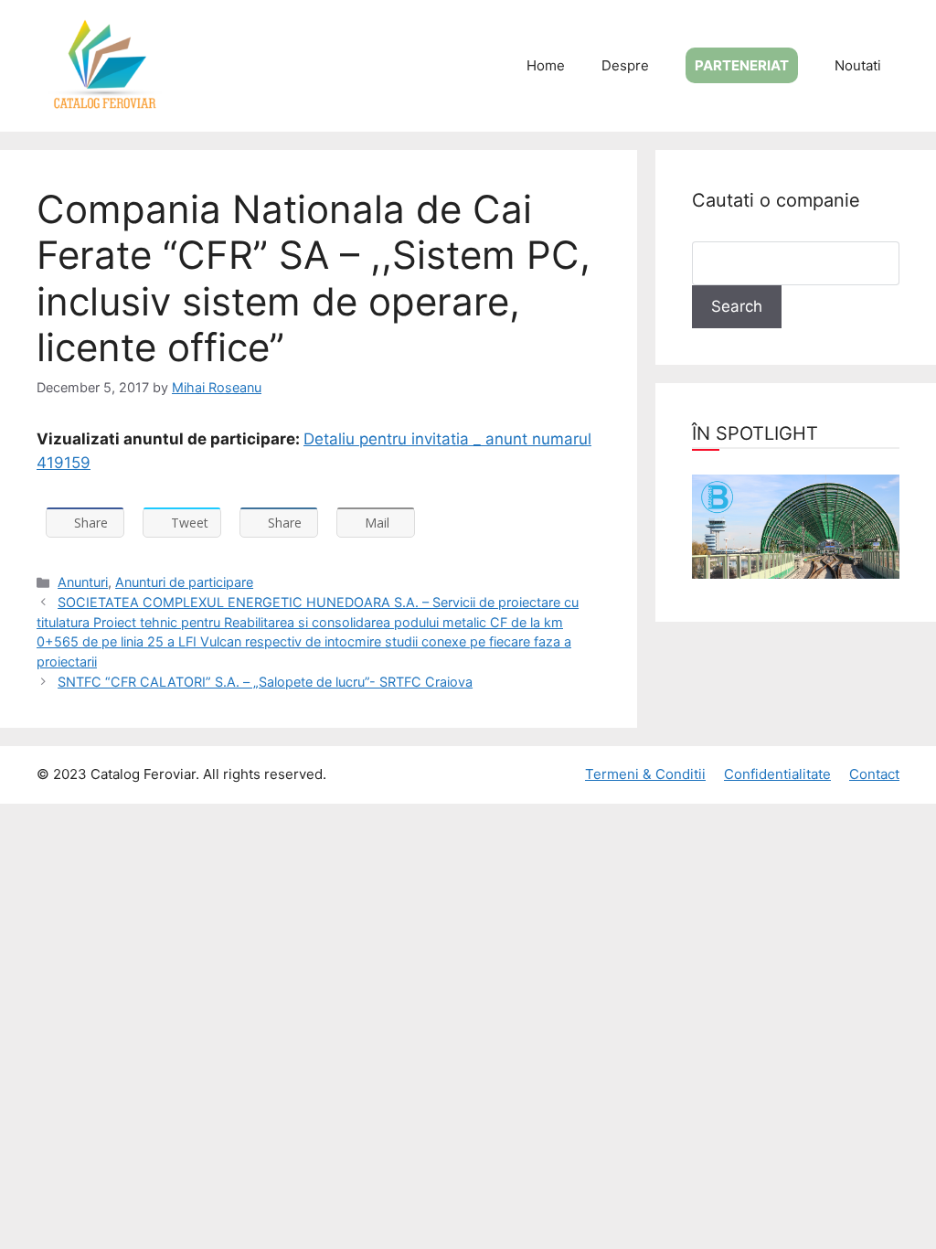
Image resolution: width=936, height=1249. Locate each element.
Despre (625, 65)
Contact (874, 774)
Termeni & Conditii (645, 774)
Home (545, 65)
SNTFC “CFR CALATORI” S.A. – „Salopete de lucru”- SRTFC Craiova (265, 681)
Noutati (858, 65)
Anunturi (83, 582)
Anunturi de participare (184, 582)
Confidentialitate (777, 774)
